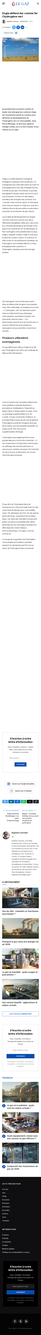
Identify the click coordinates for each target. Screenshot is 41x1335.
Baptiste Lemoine (12, 21)
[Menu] (3, 3)
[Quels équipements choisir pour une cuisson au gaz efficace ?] (20, 1122)
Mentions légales (8, 1249)
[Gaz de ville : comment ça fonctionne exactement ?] (20, 898)
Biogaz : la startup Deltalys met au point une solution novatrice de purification (30, 818)
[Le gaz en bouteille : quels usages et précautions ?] (20, 958)
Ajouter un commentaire (21, 1014)
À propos (5, 1235)
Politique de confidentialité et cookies (16, 1252)
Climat (4, 1196)
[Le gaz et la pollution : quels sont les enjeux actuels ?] (20, 1092)
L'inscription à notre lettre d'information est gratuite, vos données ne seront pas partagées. (20, 1064)
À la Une (5, 1189)
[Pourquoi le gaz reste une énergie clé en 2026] (20, 928)
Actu (3, 1193)
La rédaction (6, 1242)
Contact (5, 1245)
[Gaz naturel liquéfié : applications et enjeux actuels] (20, 989)
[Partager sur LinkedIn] (22, 27)
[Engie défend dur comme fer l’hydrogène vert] (20, 50)
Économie (5, 1200)
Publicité (5, 1238)
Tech (4, 1217)
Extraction (5, 1203)
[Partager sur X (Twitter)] (14, 27)
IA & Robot (6, 1207)
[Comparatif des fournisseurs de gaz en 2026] (20, 1153)
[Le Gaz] (20, 3)
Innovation (6, 1210)
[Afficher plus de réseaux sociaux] (27, 27)
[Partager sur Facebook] (18, 27)
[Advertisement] (20, 86)
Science (5, 1214)
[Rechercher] (38, 3)
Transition (5, 1221)
